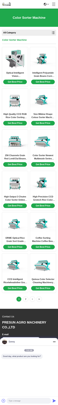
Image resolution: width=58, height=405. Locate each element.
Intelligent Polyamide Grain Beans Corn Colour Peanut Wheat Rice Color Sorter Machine (43, 75)
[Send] (54, 401)
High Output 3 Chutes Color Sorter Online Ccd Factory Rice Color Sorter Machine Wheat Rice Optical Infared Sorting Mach (15, 199)
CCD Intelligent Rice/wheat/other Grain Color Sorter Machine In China (15, 281)
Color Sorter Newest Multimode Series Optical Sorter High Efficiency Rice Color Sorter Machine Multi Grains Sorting (43, 157)
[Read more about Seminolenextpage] (32, 299)
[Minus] (54, 341)
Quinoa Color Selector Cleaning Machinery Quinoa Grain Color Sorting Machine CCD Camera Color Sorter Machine (43, 281)
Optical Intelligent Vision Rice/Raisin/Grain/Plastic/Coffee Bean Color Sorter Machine (15, 75)
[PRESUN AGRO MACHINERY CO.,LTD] (6, 4)
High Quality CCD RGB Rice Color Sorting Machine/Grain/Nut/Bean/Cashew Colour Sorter (15, 116)
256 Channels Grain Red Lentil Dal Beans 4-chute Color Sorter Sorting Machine (15, 157)
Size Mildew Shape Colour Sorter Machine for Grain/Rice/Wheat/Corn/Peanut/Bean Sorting (43, 116)
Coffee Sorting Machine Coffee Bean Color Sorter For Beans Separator (43, 240)
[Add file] (3, 401)
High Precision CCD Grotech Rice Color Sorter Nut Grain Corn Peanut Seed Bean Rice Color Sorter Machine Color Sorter (43, 199)
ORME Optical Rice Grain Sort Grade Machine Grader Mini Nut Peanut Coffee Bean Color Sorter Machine (15, 240)
